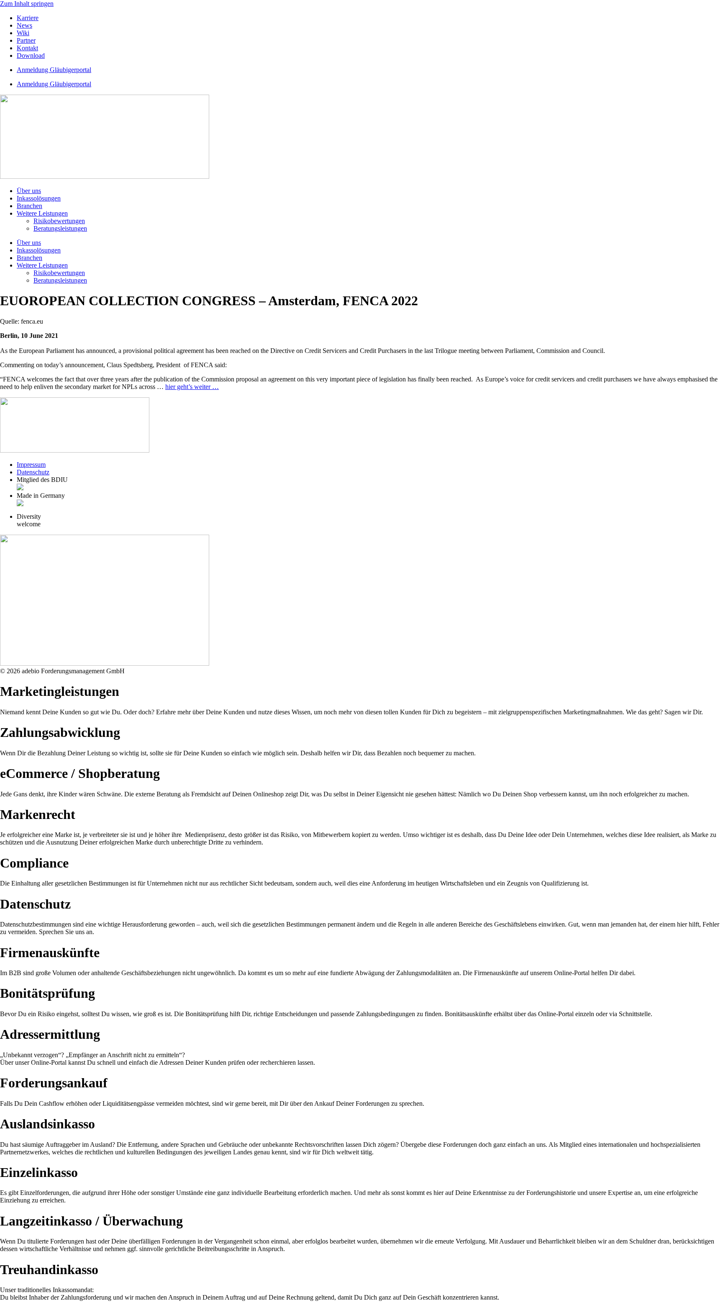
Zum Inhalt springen (27, 3)
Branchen (29, 205)
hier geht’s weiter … (192, 386)
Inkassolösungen (39, 198)
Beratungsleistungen (60, 228)
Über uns (29, 190)
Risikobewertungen (59, 220)
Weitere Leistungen (42, 213)
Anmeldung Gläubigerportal (54, 69)
